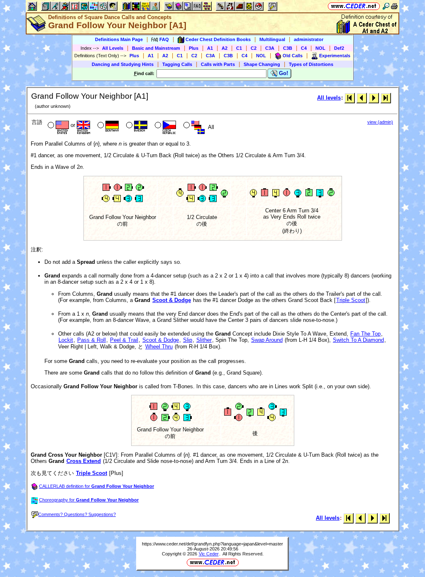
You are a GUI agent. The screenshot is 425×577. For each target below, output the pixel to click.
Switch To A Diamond (358, 340)
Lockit (66, 340)
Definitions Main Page (119, 39)
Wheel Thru (159, 346)
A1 (210, 48)
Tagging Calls (177, 64)
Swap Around (267, 340)
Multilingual (272, 39)
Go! (282, 73)
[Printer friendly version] (394, 6)
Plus (193, 48)
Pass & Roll (91, 340)
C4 (304, 48)
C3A (269, 48)
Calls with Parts (218, 64)
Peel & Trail (124, 340)
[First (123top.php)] (349, 98)
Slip (187, 340)
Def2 (339, 48)
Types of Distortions (311, 64)
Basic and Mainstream (156, 48)
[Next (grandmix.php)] (374, 98)
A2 (224, 48)
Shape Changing (262, 64)
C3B (287, 48)
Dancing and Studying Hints (123, 64)
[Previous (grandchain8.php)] (362, 98)
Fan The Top (365, 334)
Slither (204, 340)
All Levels (112, 48)
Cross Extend (83, 461)
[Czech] (164, 126)
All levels (329, 98)
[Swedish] (136, 126)
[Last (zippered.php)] (386, 98)
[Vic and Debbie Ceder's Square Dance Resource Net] (354, 6)
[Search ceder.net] (386, 6)
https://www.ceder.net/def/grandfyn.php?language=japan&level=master (212, 543)
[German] (107, 126)
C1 (239, 48)
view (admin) (380, 121)
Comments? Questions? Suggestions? (77, 514)
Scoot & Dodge (171, 300)
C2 (253, 48)
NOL (320, 48)
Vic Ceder (209, 553)
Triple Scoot (350, 300)
